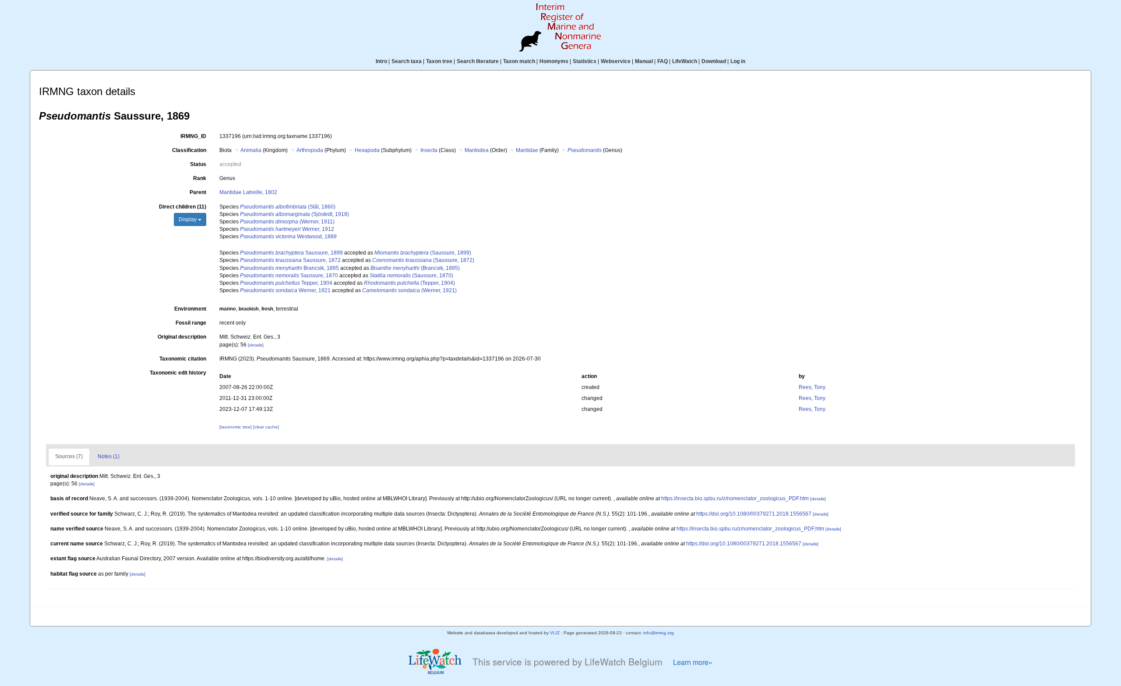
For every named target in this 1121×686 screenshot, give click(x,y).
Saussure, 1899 (291, 253)
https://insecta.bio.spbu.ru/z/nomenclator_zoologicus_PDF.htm (735, 498)
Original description (182, 337)
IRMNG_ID (193, 136)
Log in (737, 61)
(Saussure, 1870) (411, 275)
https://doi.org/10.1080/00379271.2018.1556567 (753, 514)
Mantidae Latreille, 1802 (248, 192)
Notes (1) (109, 456)
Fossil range (191, 323)
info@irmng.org (658, 632)
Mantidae (527, 150)
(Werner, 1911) (287, 222)
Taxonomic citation (182, 359)
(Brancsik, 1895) (415, 268)
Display (188, 219)
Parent (198, 192)
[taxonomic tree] (236, 426)
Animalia (250, 150)
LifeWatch (684, 61)
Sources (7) (69, 456)
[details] (256, 345)
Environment (190, 309)
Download (714, 61)
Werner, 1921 (285, 290)
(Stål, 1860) (287, 207)
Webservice (616, 61)
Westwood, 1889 (288, 236)
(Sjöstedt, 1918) (294, 214)
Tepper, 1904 (286, 283)
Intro (381, 61)
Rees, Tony (812, 387)
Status (198, 164)
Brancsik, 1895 (289, 268)
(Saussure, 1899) (422, 253)
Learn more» (692, 662)
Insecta (428, 150)
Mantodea (477, 150)
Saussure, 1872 (290, 260)
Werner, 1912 (287, 229)
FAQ (662, 61)
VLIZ (555, 632)
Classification (189, 150)
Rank (199, 178)
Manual (644, 61)
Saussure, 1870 (289, 275)
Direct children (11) (182, 207)
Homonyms (553, 61)
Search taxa (406, 61)
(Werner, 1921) (409, 290)
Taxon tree (439, 61)
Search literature (478, 61)
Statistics (584, 61)
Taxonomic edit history (178, 373)
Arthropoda (309, 150)
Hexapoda (367, 150)
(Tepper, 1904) (409, 283)
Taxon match (519, 61)
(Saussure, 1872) (423, 260)
